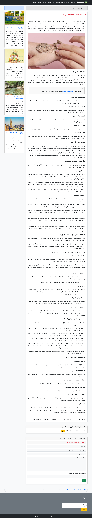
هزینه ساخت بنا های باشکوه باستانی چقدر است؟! (14, 133)
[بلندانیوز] (82, 2)
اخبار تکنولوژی (59, 2)
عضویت (84, 509)
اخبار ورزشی (66, 2)
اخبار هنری (44, 2)
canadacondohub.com (67, 91)
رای (63, 431)
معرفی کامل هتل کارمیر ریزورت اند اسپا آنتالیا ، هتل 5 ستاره (15, 27)
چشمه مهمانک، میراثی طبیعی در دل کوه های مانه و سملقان (15, 97)
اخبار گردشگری (51, 2)
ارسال (84, 480)
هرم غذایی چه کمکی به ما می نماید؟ (15, 64)
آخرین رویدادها (37, 2)
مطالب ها (73, 2)
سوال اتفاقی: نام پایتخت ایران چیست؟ (77, 473)
